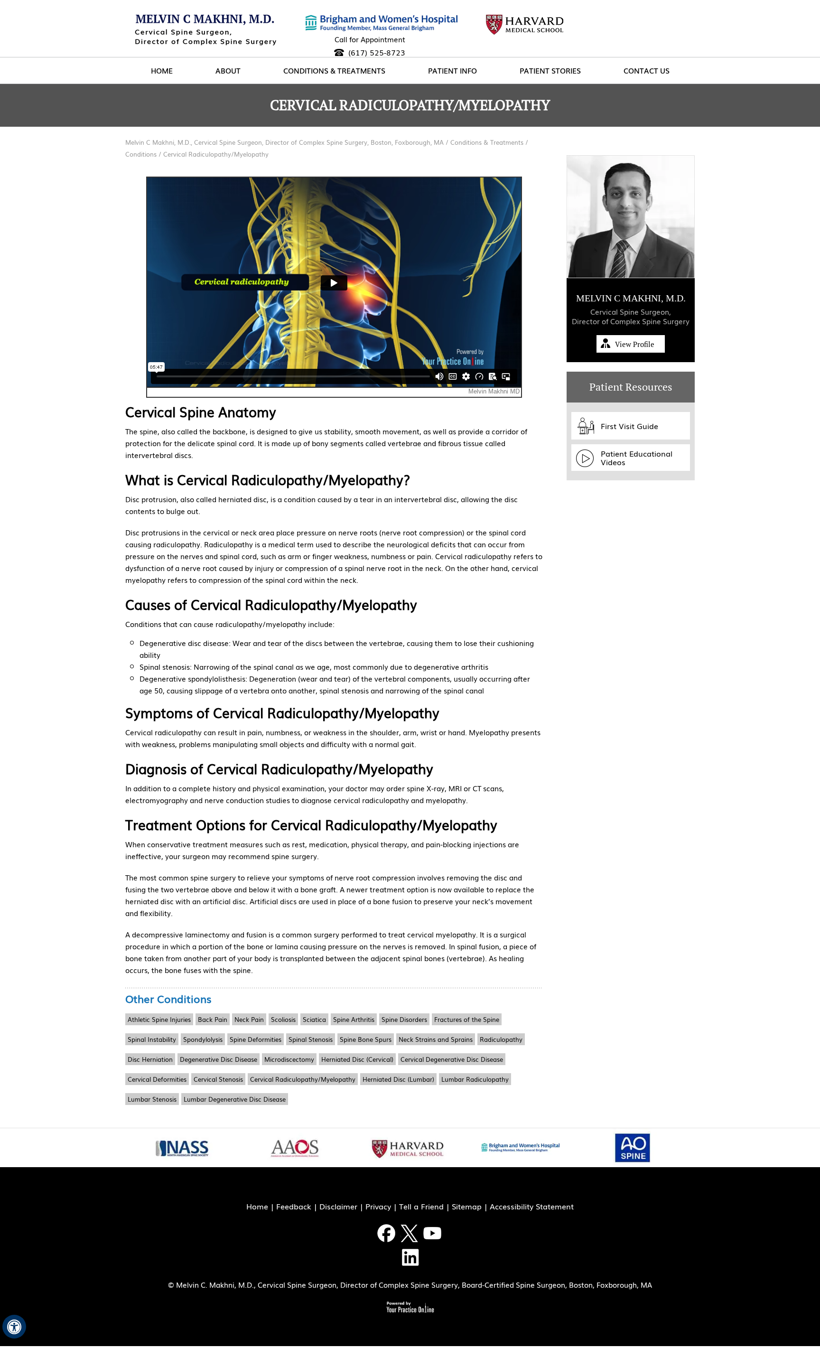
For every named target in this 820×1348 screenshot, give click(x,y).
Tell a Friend (421, 1206)
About (228, 70)
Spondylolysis (203, 1039)
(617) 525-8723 (376, 52)
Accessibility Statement (532, 1206)
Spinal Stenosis (311, 1039)
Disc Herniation (150, 1059)
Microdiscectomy (289, 1059)
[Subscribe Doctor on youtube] (432, 1233)
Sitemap (467, 1206)
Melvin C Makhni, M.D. (631, 298)
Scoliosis (283, 1019)
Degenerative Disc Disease (218, 1059)
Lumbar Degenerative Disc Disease (235, 1099)
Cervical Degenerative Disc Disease (452, 1059)
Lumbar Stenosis (152, 1099)
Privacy (378, 1206)
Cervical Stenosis (218, 1079)
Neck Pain (249, 1019)
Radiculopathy (501, 1039)
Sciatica (314, 1019)
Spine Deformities (255, 1039)
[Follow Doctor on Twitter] (409, 1233)
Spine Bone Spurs (365, 1039)
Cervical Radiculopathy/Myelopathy (302, 1079)
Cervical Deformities (157, 1079)
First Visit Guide (629, 425)
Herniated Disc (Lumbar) (398, 1079)
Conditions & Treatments (334, 70)
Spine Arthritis (353, 1019)
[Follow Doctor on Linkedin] (409, 1257)
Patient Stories (550, 70)
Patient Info (452, 70)
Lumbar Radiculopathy (475, 1079)
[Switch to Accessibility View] (14, 1327)
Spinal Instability (152, 1039)
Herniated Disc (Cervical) (357, 1059)
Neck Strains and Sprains (436, 1039)
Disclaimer (338, 1206)
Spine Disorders (404, 1019)
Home (162, 70)
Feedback (293, 1206)
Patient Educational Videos (636, 458)
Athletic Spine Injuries (159, 1019)
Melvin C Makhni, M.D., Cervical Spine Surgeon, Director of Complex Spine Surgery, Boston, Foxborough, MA (285, 142)
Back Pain (212, 1019)
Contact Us (647, 70)
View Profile (634, 344)
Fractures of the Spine (466, 1019)
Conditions (141, 154)
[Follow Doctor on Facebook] (387, 1233)
